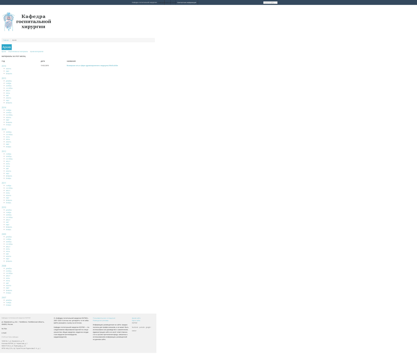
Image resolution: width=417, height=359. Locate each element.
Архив (4, 51)
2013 (4, 129)
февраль (9, 73)
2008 (4, 265)
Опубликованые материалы (18, 51)
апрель (8, 69)
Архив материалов (36, 51)
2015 (4, 78)
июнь (8, 93)
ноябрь (8, 83)
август (8, 90)
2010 (4, 207)
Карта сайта (136, 320)
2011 (4, 183)
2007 (4, 297)
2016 (4, 66)
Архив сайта (136, 318)
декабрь (9, 81)
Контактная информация (186, 2)
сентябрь (9, 88)
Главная (6, 40)
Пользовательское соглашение (104, 318)
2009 (4, 234)
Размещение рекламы (100, 320)
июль (8, 137)
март (7, 71)
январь (8, 125)
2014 (4, 107)
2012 (4, 151)
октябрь (9, 86)
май (7, 95)
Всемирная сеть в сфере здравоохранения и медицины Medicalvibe (92, 65)
